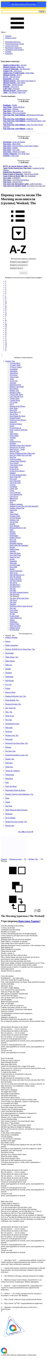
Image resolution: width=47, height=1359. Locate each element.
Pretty (12, 530)
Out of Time (14, 522)
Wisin (7, 798)
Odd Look (13, 510)
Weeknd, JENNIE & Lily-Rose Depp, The (20, 649)
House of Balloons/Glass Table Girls (22, 453)
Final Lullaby (14, 436)
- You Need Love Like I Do (24, 186)
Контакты (9, 53)
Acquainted (14, 369)
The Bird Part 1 (15, 584)
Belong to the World (17, 387)
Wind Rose (9, 778)
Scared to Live (15, 557)
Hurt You (13, 457)
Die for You (14, 414)
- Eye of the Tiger (16, 154)
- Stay (17, 166)
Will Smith (9, 728)
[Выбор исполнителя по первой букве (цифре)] (17, 257)
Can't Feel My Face (16, 396)
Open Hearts (14, 514)
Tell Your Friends (16, 581)
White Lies (9, 767)
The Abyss (13, 583)
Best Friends (14, 389)
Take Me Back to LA (17, 575)
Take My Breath (15, 577)
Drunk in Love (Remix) (18, 420)
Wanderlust (13, 622)
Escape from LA (15, 428)
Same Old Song (15, 553)
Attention (13, 383)
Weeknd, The (33, 859)
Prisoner (12, 532)
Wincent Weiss (10, 692)
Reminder (13, 541)
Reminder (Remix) (16, 543)
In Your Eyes (14, 469)
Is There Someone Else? (18, 475)
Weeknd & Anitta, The (13, 704)
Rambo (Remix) (15, 537)
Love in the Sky (15, 492)
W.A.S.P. (8, 684)
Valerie (12, 620)
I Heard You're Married (18, 461)
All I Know (14, 375)
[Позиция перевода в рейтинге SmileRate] (38, 911)
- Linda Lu (18, 129)
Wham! (7, 688)
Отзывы (8, 51)
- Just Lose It (11, 87)
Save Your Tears (15, 555)
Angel (12, 379)
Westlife (8, 669)
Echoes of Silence (16, 424)
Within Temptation (11, 645)
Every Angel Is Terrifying (18, 430)
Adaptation (13, 371)
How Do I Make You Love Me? (21, 455)
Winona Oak (9, 826)
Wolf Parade (9, 681)
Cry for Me (13, 402)
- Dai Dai (14, 65)
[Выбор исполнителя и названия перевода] (17, 223)
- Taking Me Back (13, 107)
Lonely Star (14, 488)
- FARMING (11, 178)
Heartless (13, 443)
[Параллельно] (17, 878)
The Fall (12, 588)
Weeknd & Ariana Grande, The (16, 822)
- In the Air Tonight (14, 142)
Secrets (12, 559)
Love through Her (16, 494)
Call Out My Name (16, 394)
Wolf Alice (9, 763)
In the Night (14, 467)
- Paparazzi (11, 88)
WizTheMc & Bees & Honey (15, 790)
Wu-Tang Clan (10, 751)
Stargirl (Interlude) (16, 571)
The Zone (13, 602)
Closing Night (14, 398)
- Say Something (19, 176)
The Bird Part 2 (15, 586)
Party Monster (14, 526)
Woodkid (8, 673)
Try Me (12, 614)
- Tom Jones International (16, 180)
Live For (13, 485)
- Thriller (10, 105)
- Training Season (13, 85)
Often (12, 512)
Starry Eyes (14, 573)
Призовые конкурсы (12, 42)
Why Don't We (10, 708)
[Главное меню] (17, 30)
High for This (14, 451)
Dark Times (14, 408)
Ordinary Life (14, 520)
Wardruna (8, 731)
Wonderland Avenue (12, 724)
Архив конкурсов (11, 46)
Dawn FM (13, 410)
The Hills (13, 590)
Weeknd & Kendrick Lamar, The (16, 755)
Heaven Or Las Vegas (17, 447)
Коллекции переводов (13, 48)
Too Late (13, 608)
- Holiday (10, 148)
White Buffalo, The (12, 700)
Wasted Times (14, 624)
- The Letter (11, 150)
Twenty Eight (14, 616)
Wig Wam (8, 806)
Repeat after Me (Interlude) (19, 545)
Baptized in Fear (15, 385)
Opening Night (15, 516)
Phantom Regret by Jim (18, 528)
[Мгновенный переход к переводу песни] (17, 240)
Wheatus (8, 747)
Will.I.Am (8, 665)
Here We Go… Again (17, 449)
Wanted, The (9, 759)
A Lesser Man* (15, 363)
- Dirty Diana (14, 83)
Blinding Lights (15, 392)
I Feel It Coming (15, 459)
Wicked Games (15, 628)
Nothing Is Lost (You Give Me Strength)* (24, 506)
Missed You (14, 498)
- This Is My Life (13, 111)
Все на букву (25, 832)
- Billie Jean (13, 67)
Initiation (13, 473)
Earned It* (13, 422)
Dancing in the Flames (17, 406)
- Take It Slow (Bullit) (20, 174)
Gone (11, 439)
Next (11, 502)
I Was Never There (16, 465)
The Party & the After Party (19, 598)
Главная (8, 36)
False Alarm (14, 434)
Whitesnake (9, 677)
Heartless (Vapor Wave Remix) (20, 445)
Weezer (7, 641)
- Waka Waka (18, 73)
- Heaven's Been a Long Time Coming (20, 146)
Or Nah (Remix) (15, 518)
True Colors (14, 610)
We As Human (10, 818)
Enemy (12, 426)
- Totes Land (11, 156)
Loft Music (13, 487)
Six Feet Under (15, 565)
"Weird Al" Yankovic (12, 771)
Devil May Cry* (15, 412)
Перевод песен (10, 38)
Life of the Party (15, 483)
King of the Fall (15, 477)
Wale (7, 782)
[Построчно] (17, 895)
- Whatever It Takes (14, 152)
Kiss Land (13, 479)
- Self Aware (12, 71)
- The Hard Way (16, 69)
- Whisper (10, 109)
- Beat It (12, 75)
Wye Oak (8, 720)
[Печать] (35, 911)
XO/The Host (14, 630)
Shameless (13, 561)
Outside (12, 524)
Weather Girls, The (11, 735)
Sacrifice (13, 551)
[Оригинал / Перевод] (17, 911)
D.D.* (12, 404)
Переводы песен (15, 859)
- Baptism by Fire (20, 119)
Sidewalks (13, 563)
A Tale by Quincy (16, 367)
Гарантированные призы (14, 44)
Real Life (13, 539)
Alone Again (14, 377)
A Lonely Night (15, 365)
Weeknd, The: (10, 361)
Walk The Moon (11, 786)
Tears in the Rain (15, 579)
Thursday (13, 604)
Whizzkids (9, 739)
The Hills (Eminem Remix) (19, 592)
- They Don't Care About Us (19, 81)
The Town (13, 600)
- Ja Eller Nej (17, 172)
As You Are (14, 381)
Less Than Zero (15, 481)
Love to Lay (14, 496)
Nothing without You (17, 508)
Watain (7, 802)
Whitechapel (9, 775)
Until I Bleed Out (16, 618)
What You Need (15, 626)
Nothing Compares (16, 504)
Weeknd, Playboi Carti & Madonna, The (19, 794)
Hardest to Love (15, 441)
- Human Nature (15, 90)
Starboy (12, 569)
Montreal (13, 500)
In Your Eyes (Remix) (17, 471)
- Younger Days (12, 182)
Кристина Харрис (28, 921)
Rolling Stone (14, 549)
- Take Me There (11, 77)
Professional (14, 536)
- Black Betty (12, 144)
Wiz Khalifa (9, 653)
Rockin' (12, 547)
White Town (9, 716)
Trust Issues (14, 612)
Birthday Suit (14, 390)
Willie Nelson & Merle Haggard (16, 810)
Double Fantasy (15, 418)
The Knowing (14, 594)
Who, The (8, 712)
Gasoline (13, 438)
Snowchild (13, 567)
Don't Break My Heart (17, 416)
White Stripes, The (11, 657)
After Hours (14, 373)
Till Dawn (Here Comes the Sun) (21, 606)
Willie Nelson (10, 661)
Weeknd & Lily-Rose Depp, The (16, 743)
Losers (12, 490)
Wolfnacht (8, 814)
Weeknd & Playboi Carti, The (15, 696)
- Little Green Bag (22, 184)
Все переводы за (24, 131)
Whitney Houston (11, 637)
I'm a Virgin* (14, 463)
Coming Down (15, 400)
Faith (11, 432)
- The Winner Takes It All (14, 92)
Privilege (13, 534)
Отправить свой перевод (14, 50)
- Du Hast (11, 79)
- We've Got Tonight (14, 113)
